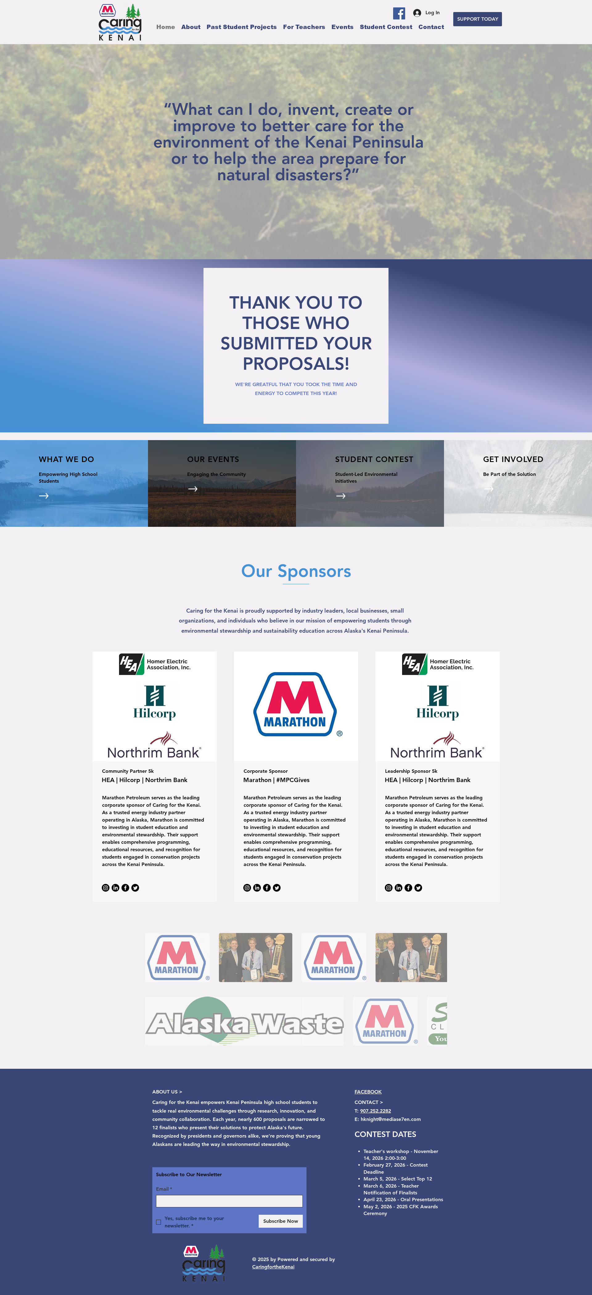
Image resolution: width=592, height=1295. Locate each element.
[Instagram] (105, 888)
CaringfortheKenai (273, 1267)
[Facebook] (399, 13)
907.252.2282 (375, 1111)
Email (164, 1189)
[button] (177, 957)
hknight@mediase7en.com (391, 1119)
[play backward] (152, 957)
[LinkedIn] (115, 888)
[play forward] (439, 957)
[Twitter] (135, 888)
